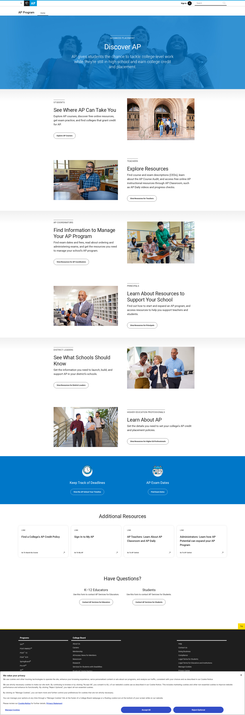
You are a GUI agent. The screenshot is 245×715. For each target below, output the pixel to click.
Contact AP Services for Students (149, 602)
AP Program (26, 12)
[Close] (241, 675)
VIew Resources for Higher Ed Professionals (148, 441)
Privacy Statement (54, 703)
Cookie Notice (24, 703)
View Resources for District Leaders (71, 385)
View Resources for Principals (142, 325)
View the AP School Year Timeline (87, 492)
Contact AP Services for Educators (96, 602)
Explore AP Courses (64, 136)
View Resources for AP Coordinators (71, 262)
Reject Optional (198, 710)
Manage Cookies (12, 710)
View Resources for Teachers (142, 198)
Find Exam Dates (157, 492)
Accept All (146, 710)
